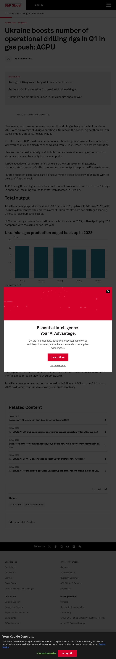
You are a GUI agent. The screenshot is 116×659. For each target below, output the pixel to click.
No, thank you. (58, 365)
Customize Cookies (46, 653)
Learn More (58, 357)
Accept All (67, 653)
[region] (58, 645)
